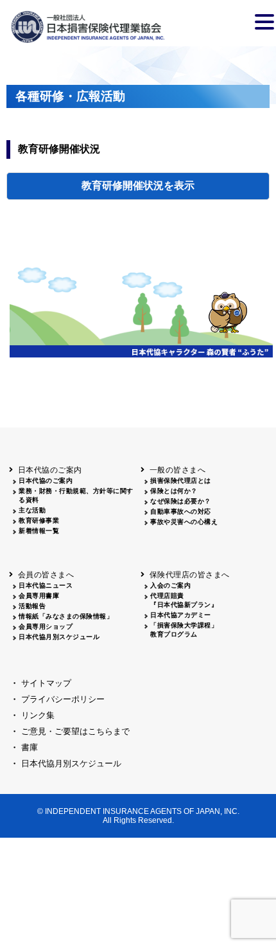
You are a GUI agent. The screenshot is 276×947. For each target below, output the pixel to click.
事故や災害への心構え (184, 521)
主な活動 (32, 510)
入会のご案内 (170, 585)
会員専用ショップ (46, 626)
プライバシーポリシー (63, 699)
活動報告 (32, 605)
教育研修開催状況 (123, 185)
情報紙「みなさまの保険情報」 (66, 616)
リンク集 (38, 715)
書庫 (29, 747)
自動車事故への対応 (180, 511)
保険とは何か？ (174, 490)
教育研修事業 (39, 520)
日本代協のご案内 (46, 480)
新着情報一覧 (39, 530)
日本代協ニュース (46, 585)
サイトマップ (46, 683)
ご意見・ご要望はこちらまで (75, 731)
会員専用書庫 (39, 595)
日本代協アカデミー (180, 614)
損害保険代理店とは (180, 480)
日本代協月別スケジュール (59, 636)
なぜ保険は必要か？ (180, 501)
